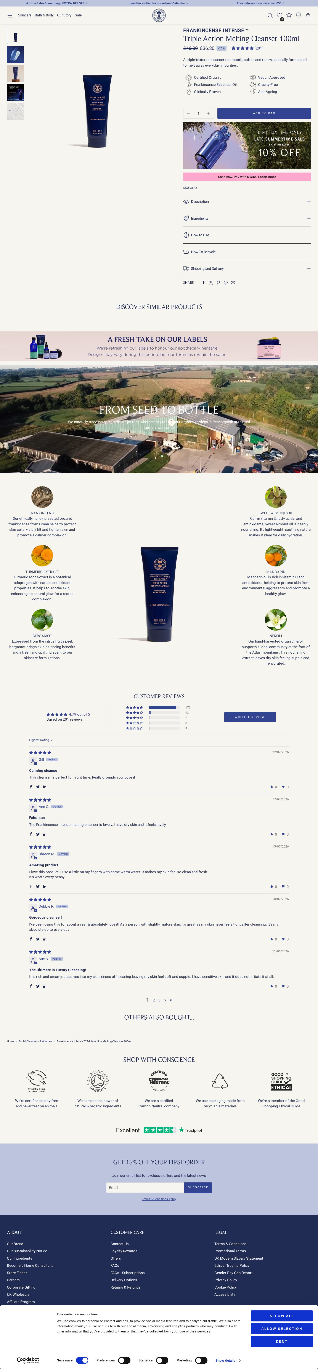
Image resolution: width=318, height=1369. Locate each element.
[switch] (124, 1360)
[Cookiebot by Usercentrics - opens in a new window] (28, 1360)
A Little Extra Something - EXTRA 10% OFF (55, 3)
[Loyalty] (289, 16)
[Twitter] (211, 283)
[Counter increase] (208, 113)
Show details (225, 1360)
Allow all (282, 1316)
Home (10, 1041)
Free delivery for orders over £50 (259, 3)
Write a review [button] (250, 717)
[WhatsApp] (226, 283)
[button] (10, 15)
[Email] (233, 283)
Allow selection (281, 1329)
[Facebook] (204, 283)
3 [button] (159, 1000)
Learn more (267, 177)
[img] (40, 752)
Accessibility (224, 1294)
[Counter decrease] (189, 113)
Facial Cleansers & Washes (35, 1041)
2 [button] (154, 1000)
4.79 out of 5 (79, 714)
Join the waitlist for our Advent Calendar (157, 3)
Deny (282, 1341)
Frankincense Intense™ (216, 31)
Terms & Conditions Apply (159, 1199)
